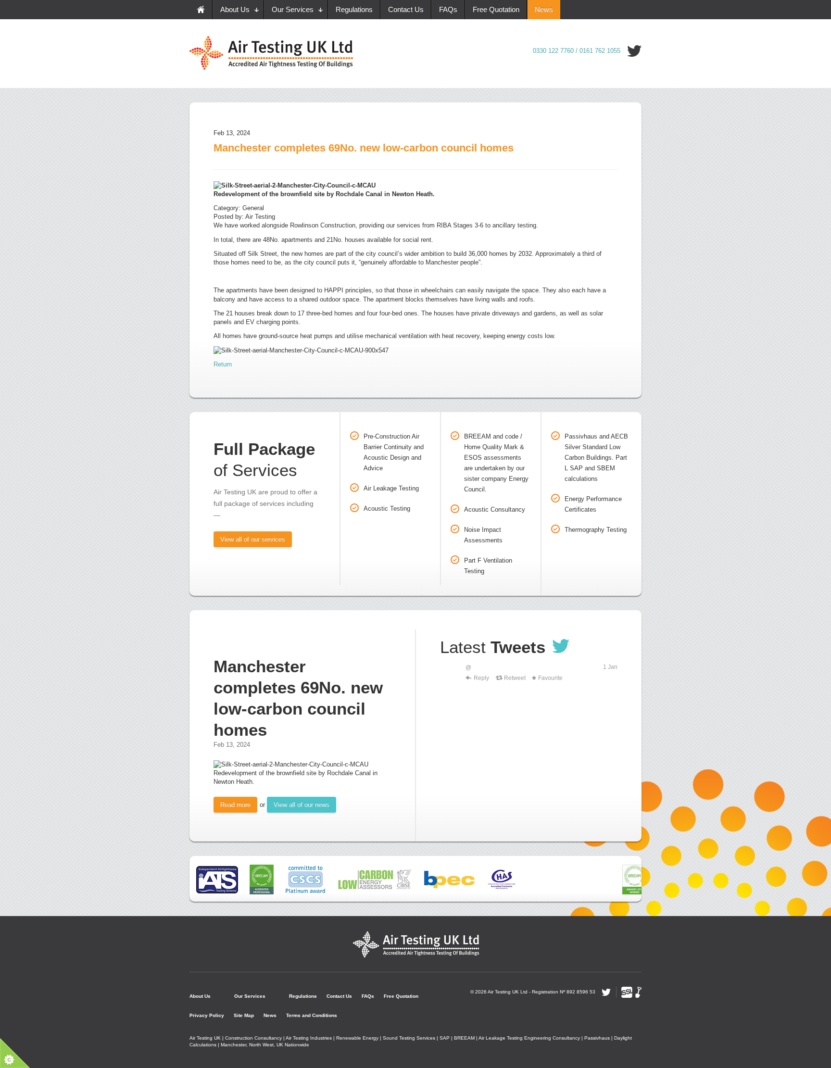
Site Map (244, 1015)
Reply (481, 678)
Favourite (550, 678)
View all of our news (301, 804)
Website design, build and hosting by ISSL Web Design (631, 992)
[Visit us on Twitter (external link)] (450, 673)
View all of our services (252, 539)
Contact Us (406, 9)
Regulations (354, 9)
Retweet (515, 678)
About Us (235, 9)
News (544, 9)
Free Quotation (496, 9)
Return (223, 364)
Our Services (293, 9)
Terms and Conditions (311, 1015)
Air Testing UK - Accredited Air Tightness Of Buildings (416, 943)
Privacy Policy (206, 1015)
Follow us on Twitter (634, 51)
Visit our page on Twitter (561, 646)
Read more (235, 804)
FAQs (448, 9)
